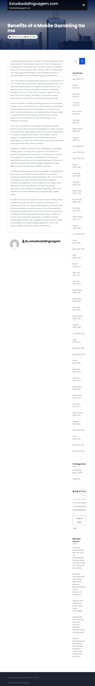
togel (75, 479)
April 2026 (77, 79)
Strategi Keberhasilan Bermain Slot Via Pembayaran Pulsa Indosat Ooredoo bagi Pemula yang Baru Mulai (79, 557)
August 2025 (76, 138)
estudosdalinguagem (45, 241)
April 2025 (77, 158)
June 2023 (75, 340)
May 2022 (77, 445)
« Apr (75, 528)
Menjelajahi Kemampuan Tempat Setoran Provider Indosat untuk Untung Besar (79, 624)
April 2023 (77, 354)
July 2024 (77, 234)
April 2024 (75, 256)
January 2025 (76, 183)
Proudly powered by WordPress (20, 677)
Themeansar (24, 683)
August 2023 (76, 325)
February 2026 (76, 95)
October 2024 (76, 209)
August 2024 (76, 226)
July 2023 (76, 333)
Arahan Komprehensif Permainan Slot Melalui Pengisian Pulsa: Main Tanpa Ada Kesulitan (79, 647)
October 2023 (76, 308)
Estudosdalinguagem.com (33, 3)
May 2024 (77, 249)
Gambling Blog (17, 37)
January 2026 (76, 103)
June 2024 (75, 241)
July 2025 (77, 146)
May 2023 (77, 348)
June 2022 (75, 437)
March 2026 (75, 86)
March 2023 (75, 361)
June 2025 (77, 152)
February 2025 (76, 174)
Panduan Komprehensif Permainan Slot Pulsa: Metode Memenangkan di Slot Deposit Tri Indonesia (79, 584)
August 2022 (76, 422)
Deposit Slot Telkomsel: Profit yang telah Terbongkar (78, 605)
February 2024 (76, 273)
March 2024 (75, 265)
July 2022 (76, 430)
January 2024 (76, 282)
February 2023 (76, 370)
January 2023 (76, 379)
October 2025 (76, 121)
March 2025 (75, 165)
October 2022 (76, 405)
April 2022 (77, 451)
